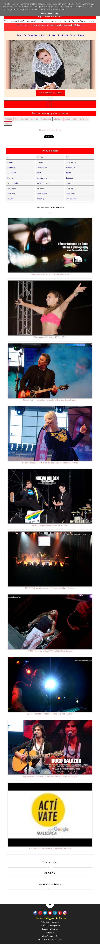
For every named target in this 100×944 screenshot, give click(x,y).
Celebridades (42, 167)
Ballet (39, 173)
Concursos (70, 194)
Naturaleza (11, 188)
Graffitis (69, 183)
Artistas (8, 119)
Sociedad (69, 178)
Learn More (46, 13)
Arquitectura (70, 119)
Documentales (71, 199)
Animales (40, 188)
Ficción (10, 199)
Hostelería (83, 119)
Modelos (34, 119)
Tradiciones (46, 119)
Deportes (10, 178)
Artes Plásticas (21, 119)
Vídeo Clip (40, 199)
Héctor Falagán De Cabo (50, 130)
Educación (58, 119)
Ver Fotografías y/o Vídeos (50, 93)
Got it (58, 13)
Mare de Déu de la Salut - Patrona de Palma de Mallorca (50, 35)
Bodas (10, 162)
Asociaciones (42, 178)
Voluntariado (12, 183)
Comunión (11, 167)
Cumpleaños (71, 162)
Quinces (40, 162)
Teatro (8, 123)
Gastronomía (42, 194)
